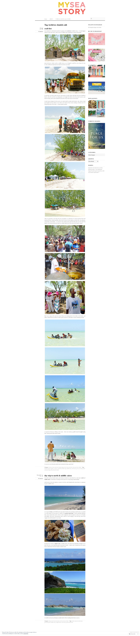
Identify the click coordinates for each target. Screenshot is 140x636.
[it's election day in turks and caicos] (101, 113)
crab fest (48, 28)
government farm (47, 622)
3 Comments (40, 31)
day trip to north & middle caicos (58, 475)
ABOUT (51, 19)
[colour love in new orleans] (101, 104)
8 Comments (40, 478)
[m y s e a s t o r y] (70, 8)
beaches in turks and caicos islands (55, 467)
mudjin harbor (58, 622)
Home (45, 19)
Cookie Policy (25, 633)
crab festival (59, 468)
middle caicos (69, 468)
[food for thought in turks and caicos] (92, 104)
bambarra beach (47, 468)
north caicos (74, 468)
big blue (52, 468)
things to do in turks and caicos (67, 467)
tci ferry (81, 468)
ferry (51, 511)
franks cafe (80, 621)
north (82, 477)
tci (79, 468)
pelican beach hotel (69, 513)
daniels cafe (64, 468)
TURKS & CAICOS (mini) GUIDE (63, 19)
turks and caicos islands (77, 467)
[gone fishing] (92, 113)
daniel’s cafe (57, 543)
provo (77, 468)
